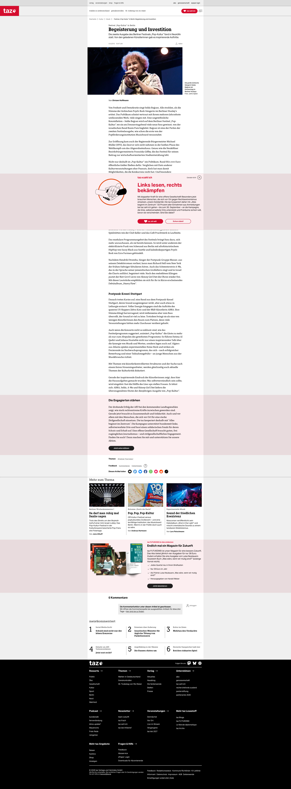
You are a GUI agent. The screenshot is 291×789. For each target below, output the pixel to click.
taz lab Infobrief (125, 728)
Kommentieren (124, 466)
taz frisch (122, 720)
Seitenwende (188, 774)
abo (177, 677)
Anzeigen (93, 761)
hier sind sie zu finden (135, 611)
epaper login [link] (195, 3)
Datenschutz (162, 774)
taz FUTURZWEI (182, 721)
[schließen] (199, 177)
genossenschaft (183, 680)
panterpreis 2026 (183, 695)
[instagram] (200, 664)
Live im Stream (153, 724)
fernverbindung (95, 720)
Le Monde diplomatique (186, 725)
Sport (91, 691)
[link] (100, 11)
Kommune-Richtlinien (181, 771)
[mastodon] (189, 664)
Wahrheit (93, 702)
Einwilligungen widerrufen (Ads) (160, 778)
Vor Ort (150, 720)
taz (96, 663)
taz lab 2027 (152, 731)
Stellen (150, 687)
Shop (91, 757)
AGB (181, 774)
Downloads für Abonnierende (130, 760)
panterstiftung (182, 691)
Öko (91, 680)
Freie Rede (93, 731)
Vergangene (152, 728)
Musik (108, 19)
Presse (150, 691)
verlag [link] (91, 3)
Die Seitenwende (154, 684)
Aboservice (123, 753)
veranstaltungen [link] (101, 3)
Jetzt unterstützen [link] (121, 448)
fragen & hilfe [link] (119, 3)
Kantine (92, 754)
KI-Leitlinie (195, 771)
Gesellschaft (94, 684)
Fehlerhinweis (137, 466)
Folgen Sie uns (180, 663)
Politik (92, 677)
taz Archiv (180, 728)
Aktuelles (151, 677)
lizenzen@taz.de (105, 774)
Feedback (122, 750)
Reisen (92, 750)
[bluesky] (194, 664)
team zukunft (123, 717)
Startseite (92, 19)
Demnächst (152, 717)
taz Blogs (180, 717)
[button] (200, 11)
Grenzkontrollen (125, 680)
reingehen (93, 735)
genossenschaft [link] (183, 3)
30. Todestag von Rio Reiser (130, 684)
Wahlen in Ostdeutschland (129, 677)
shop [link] (110, 3)
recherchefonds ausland (186, 687)
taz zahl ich (181, 684)
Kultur (101, 19)
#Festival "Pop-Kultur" (125, 459)
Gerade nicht (191, 178)
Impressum (173, 774)
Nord (91, 698)
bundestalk (94, 717)
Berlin (91, 695)
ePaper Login (124, 757)
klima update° (95, 724)
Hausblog (151, 680)
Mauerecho (94, 728)
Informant (151, 774)
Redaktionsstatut (164, 771)
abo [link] (174, 3)
